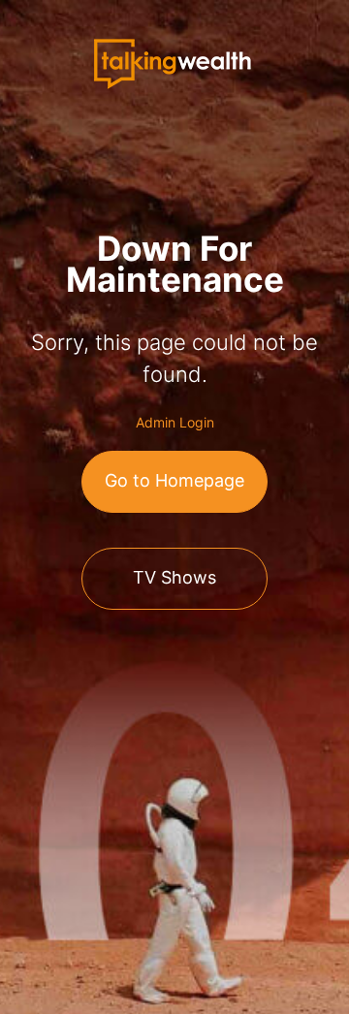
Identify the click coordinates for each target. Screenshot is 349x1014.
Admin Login (175, 422)
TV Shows (174, 577)
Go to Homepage (174, 480)
